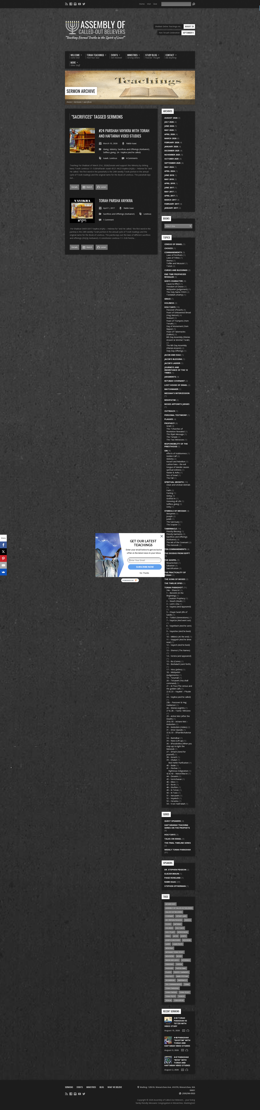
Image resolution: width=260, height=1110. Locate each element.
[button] (143, 543)
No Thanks (144, 573)
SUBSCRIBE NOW (144, 566)
